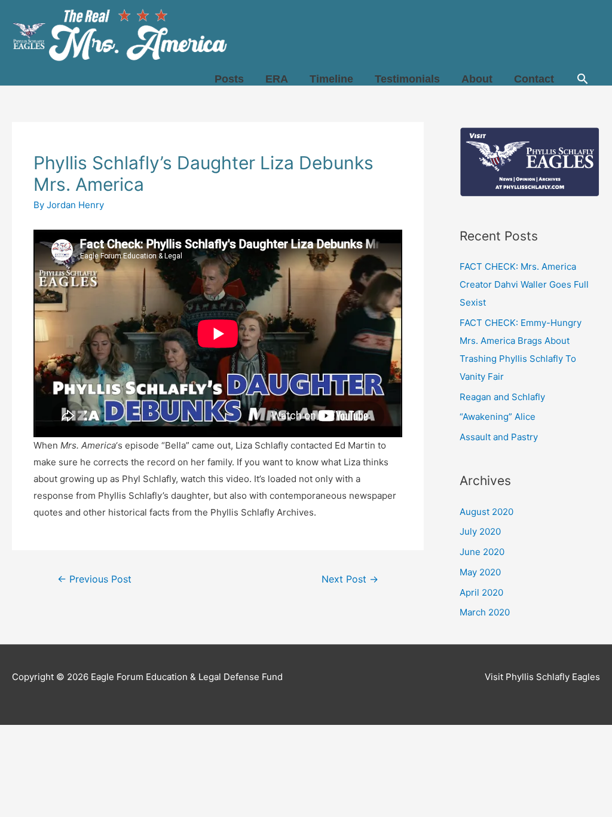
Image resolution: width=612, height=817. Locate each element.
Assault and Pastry (499, 437)
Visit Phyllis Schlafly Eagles (542, 676)
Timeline (331, 79)
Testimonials (407, 79)
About (476, 79)
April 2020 (481, 592)
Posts (229, 79)
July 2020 (480, 531)
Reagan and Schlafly (502, 397)
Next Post (350, 579)
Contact (534, 79)
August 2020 (486, 511)
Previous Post (94, 579)
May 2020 (480, 572)
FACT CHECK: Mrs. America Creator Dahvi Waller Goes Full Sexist (524, 284)
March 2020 (485, 612)
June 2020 (482, 551)
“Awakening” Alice (498, 416)
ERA (276, 79)
